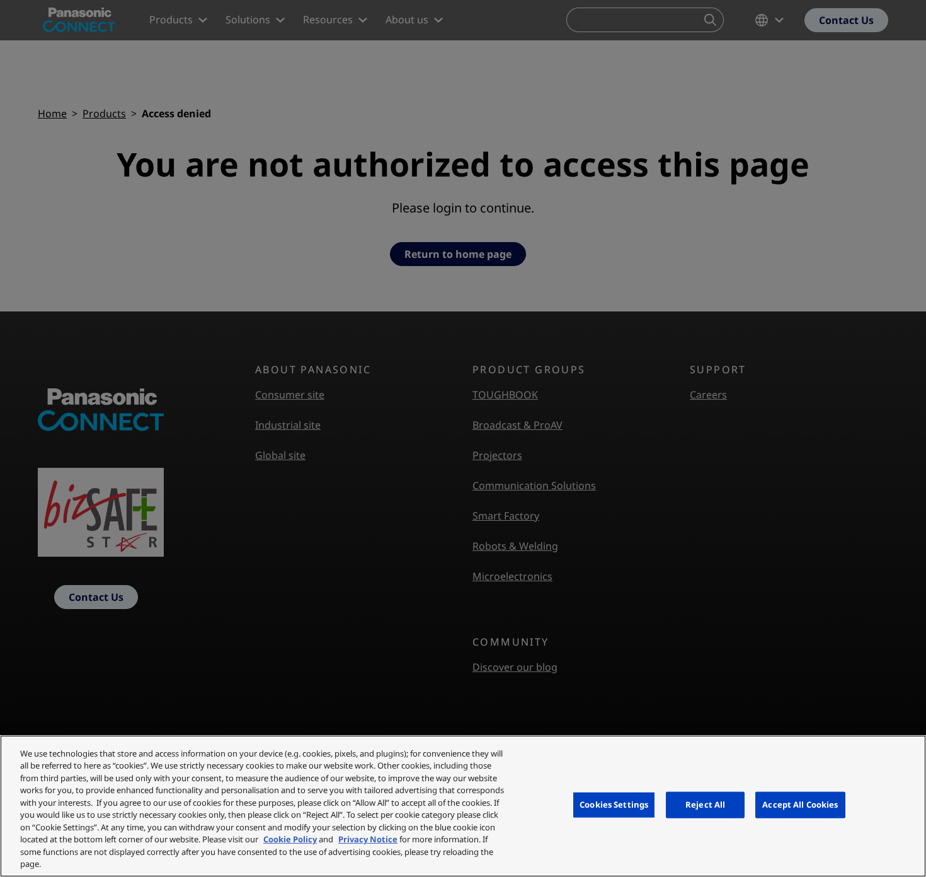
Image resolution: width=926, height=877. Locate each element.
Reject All (705, 804)
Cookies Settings (614, 804)
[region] (463, 806)
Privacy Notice (367, 839)
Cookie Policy (290, 839)
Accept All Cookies (800, 804)
